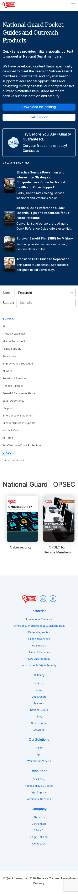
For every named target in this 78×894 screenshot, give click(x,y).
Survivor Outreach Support (18, 423)
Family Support (11, 348)
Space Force (39, 723)
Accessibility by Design (39, 785)
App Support (39, 792)
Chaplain (7, 408)
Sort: (6, 293)
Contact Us (39, 843)
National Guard (39, 710)
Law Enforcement (39, 658)
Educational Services (39, 619)
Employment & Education (17, 363)
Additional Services (39, 799)
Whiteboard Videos (39, 761)
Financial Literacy (13, 385)
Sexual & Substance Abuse (18, 393)
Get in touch (39, 117)
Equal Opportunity (13, 400)
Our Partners (39, 823)
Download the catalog (39, 107)
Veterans (39, 729)
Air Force (39, 683)
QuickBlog (39, 779)
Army (39, 690)
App (39, 754)
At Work (7, 371)
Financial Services (39, 639)
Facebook (53, 598)
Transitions (9, 356)
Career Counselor (13, 460)
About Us (39, 817)
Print (39, 748)
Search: (8, 302)
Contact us (31, 150)
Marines (39, 703)
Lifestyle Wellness (13, 334)
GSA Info (39, 830)
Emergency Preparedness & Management (39, 625)
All (3, 326)
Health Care (39, 645)
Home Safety (10, 430)
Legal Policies (39, 837)
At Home (7, 437)
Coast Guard (39, 696)
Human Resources (39, 652)
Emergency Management (17, 415)
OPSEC (6, 452)
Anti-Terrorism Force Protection (21, 445)
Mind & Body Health (14, 341)
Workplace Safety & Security (39, 665)
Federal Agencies (39, 632)
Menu (73, 4)
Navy (39, 716)
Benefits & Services (14, 378)
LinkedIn (43, 598)
